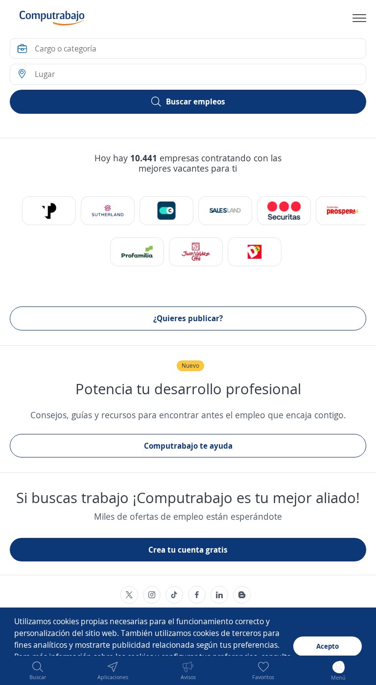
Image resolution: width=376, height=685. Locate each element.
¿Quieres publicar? (188, 318)
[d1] (254, 252)
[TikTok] (174, 594)
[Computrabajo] (52, 18)
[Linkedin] (219, 594)
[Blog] (242, 594)
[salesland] (225, 211)
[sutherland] (107, 211)
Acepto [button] (327, 646)
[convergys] (166, 211)
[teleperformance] (49, 211)
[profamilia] (137, 252)
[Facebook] (196, 594)
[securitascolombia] (284, 211)
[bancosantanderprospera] (342, 211)
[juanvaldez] (195, 252)
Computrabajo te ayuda (188, 445)
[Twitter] (129, 594)
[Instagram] (151, 594)
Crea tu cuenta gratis (188, 549)
